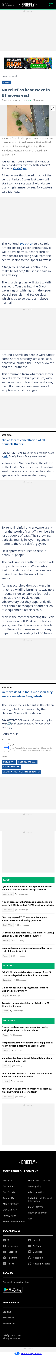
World (15, 76)
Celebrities (7, 980)
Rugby (5, 995)
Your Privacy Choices (31, 1353)
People (5, 940)
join (6, 456)
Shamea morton (11, 767)
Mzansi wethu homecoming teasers (21, 772)
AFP (29, 100)
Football (6, 1066)
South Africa (7, 894)
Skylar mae (8, 762)
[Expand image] (52, 108)
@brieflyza (20, 168)
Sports (5, 1011)
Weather (26, 243)
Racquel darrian (27, 762)
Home (5, 76)
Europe (5, 1050)
